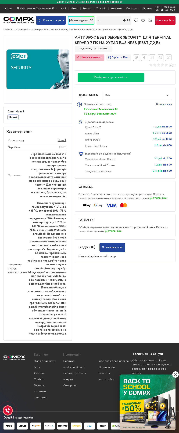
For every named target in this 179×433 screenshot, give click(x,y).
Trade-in (101, 8)
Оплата (39, 373)
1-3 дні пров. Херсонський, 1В (100, 109)
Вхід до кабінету (44, 361)
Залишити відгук (112, 247)
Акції (63, 8)
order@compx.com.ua (52, 333)
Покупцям (131, 8)
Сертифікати (107, 367)
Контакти (116, 8)
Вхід (149, 9)
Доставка (40, 397)
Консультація (163, 20)
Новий (62, 140)
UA (5, 9)
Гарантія (39, 385)
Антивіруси (22, 29)
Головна (8, 29)
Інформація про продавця (115, 361)
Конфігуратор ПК (83, 20)
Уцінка (74, 8)
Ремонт (87, 8)
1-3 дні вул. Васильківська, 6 (100, 114)
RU (10, 9)
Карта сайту (106, 379)
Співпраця (69, 385)
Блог (37, 367)
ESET (62, 147)
